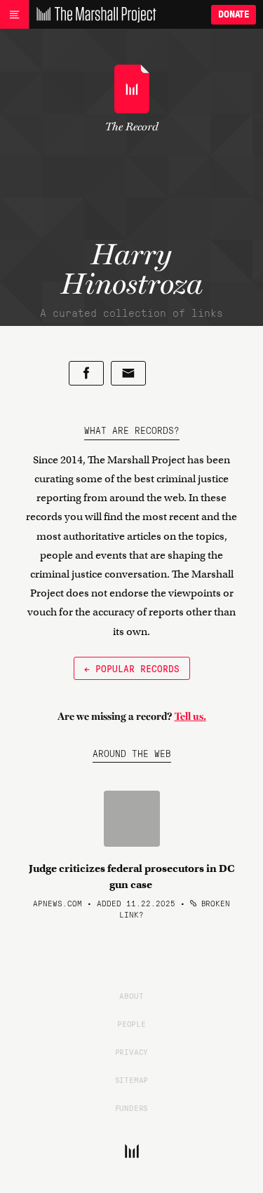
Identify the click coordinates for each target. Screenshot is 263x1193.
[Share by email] (128, 373)
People (131, 1023)
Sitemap (132, 1079)
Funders (132, 1107)
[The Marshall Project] (92, 14)
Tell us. (190, 716)
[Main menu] (14, 14)
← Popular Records (132, 668)
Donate (233, 14)
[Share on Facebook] (86, 373)
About (131, 995)
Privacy (132, 1051)
